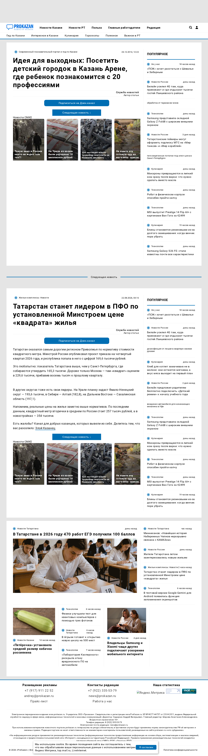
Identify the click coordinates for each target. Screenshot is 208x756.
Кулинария (157, 169)
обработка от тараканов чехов (162, 103)
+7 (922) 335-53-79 (102, 690)
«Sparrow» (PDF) (124, 741)
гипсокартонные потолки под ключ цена (168, 155)
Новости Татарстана (27, 528)
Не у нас (155, 64)
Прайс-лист (39, 701)
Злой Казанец (45, 428)
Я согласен (146, 747)
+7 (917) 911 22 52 (39, 690)
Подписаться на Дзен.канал (77, 103)
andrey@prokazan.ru (39, 696)
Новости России (159, 82)
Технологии (157, 113)
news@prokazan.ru (102, 696)
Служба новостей (127, 92)
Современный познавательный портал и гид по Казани (48, 52)
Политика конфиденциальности (180, 750)
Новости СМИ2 (22, 117)
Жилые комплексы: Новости (34, 297)
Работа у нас (102, 701)
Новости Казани (25, 640)
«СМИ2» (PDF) (108, 741)
